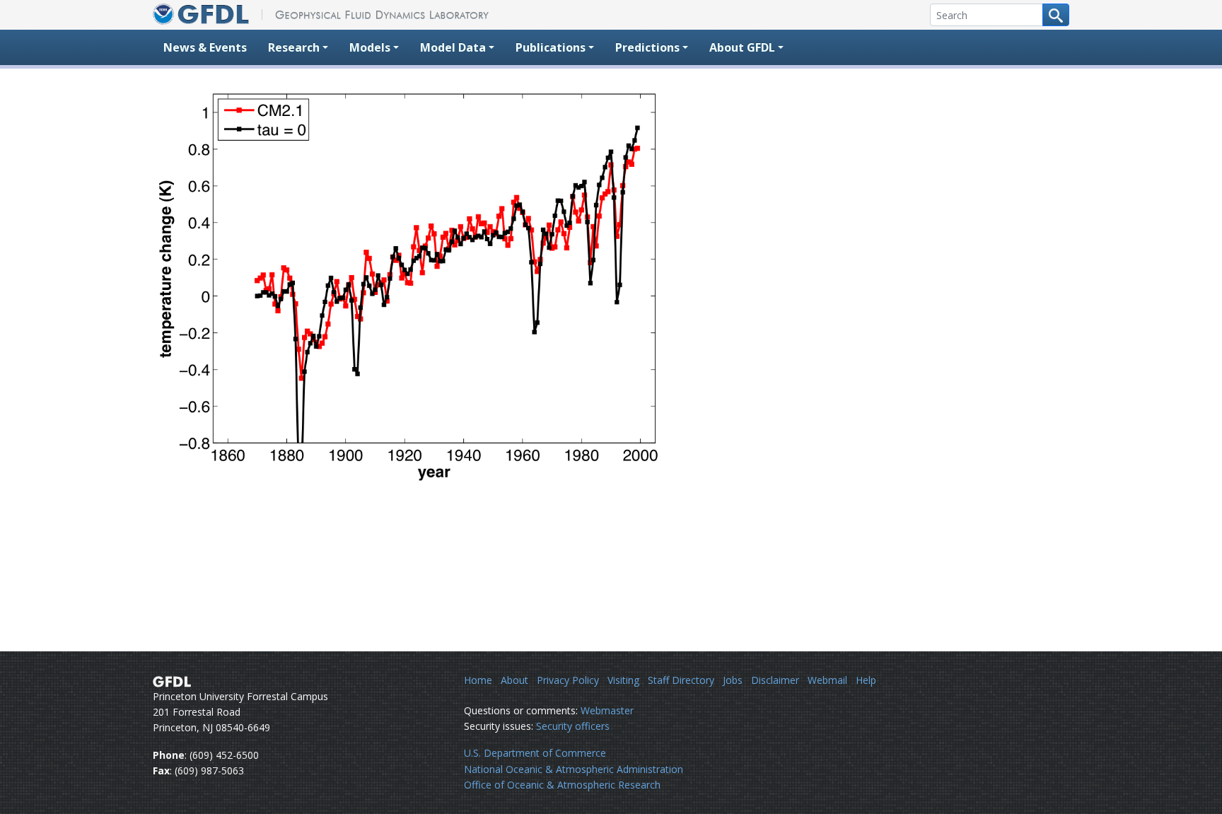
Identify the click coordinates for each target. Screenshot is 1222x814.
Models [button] (369, 47)
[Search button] (1055, 15)
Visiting (623, 680)
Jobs (733, 680)
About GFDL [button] (742, 47)
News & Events (205, 47)
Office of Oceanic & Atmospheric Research (562, 784)
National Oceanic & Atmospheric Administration (573, 769)
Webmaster (607, 710)
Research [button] (294, 47)
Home (478, 680)
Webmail (827, 680)
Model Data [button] (453, 47)
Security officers (573, 726)
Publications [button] (551, 47)
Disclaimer (775, 680)
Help (866, 680)
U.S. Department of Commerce (535, 753)
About (514, 680)
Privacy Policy (568, 680)
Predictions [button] (647, 47)
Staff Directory (681, 680)
